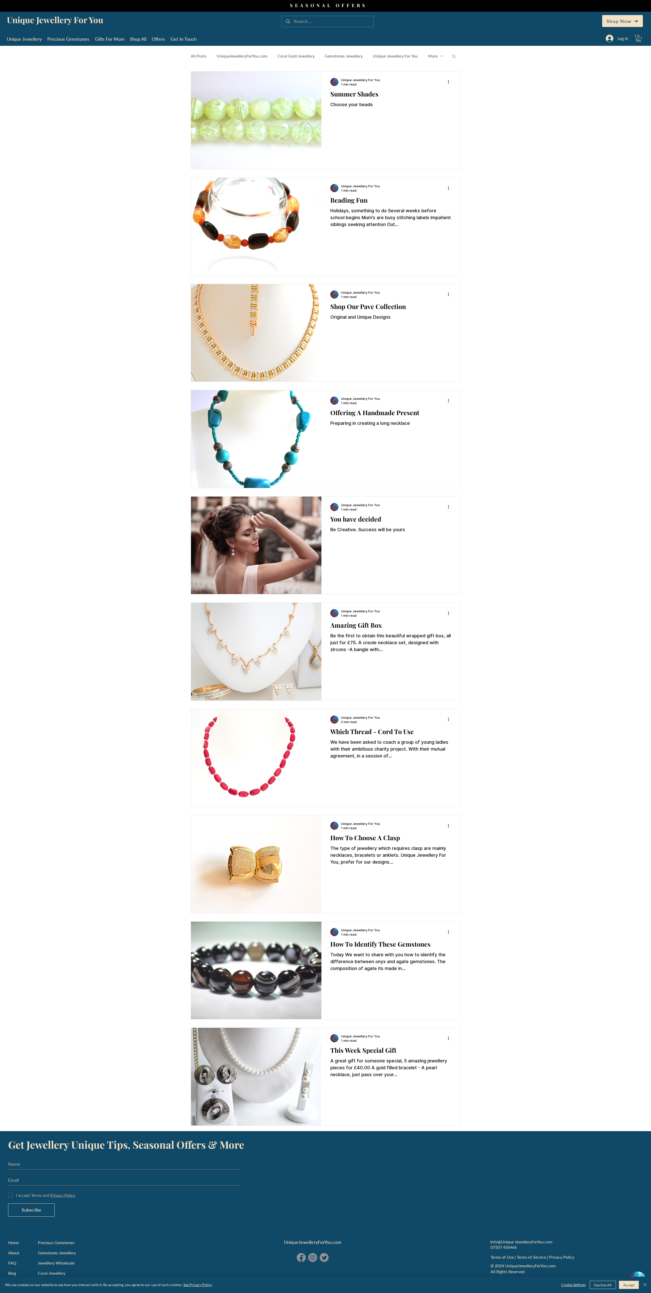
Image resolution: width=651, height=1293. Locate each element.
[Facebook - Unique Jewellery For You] (301, 1257)
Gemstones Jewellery (344, 55)
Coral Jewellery (51, 1273)
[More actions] (450, 82)
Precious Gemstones (56, 1242)
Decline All (603, 1285)
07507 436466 (504, 1247)
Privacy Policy (562, 1257)
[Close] (645, 1285)
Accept (628, 1285)
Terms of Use (503, 1257)
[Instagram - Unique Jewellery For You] (312, 1257)
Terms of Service (532, 1257)
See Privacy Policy (197, 1285)
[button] (638, 38)
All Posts (198, 55)
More (433, 55)
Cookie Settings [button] (573, 1285)
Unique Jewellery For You (395, 55)
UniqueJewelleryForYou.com (242, 55)
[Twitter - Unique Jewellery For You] (324, 1257)
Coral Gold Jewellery (296, 55)
